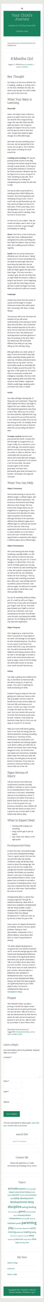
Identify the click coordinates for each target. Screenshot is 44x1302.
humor (33, 1212)
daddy (16, 1198)
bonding (16, 1192)
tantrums (19, 1239)
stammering (11, 1239)
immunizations (24, 1215)
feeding (32, 1207)
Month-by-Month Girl (22, 1029)
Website (6, 1102)
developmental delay (22, 1032)
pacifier (18, 1223)
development (26, 1198)
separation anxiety (22, 1236)
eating (25, 1207)
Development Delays (14, 992)
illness (15, 1215)
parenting (29, 1223)
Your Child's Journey (22, 17)
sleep (31, 1235)
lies (28, 1218)
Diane (34, 1166)
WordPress (26, 1292)
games (22, 1211)
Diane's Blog (12, 1263)
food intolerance (13, 1212)
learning (24, 1218)
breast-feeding (25, 1192)
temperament (27, 1239)
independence (15, 1218)
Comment (8, 1057)
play (10, 1228)
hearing (29, 1212)
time (34, 1239)
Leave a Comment (22, 67)
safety (34, 1232)
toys (17, 1242)
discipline (14, 1207)
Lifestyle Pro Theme (27, 1290)
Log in (33, 1292)
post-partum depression (22, 1228)
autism (22, 1188)
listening (32, 1218)
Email (6, 1092)
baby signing (30, 1189)
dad (12, 1198)
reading (27, 1232)
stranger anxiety (17, 1034)
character (16, 1195)
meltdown (11, 1223)
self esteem (13, 1236)
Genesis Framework (15, 1292)
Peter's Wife (12, 1274)
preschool (19, 1232)
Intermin (11, 1269)
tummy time (24, 1243)
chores (22, 1195)
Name (6, 1081)
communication (30, 1195)
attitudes (13, 1188)
